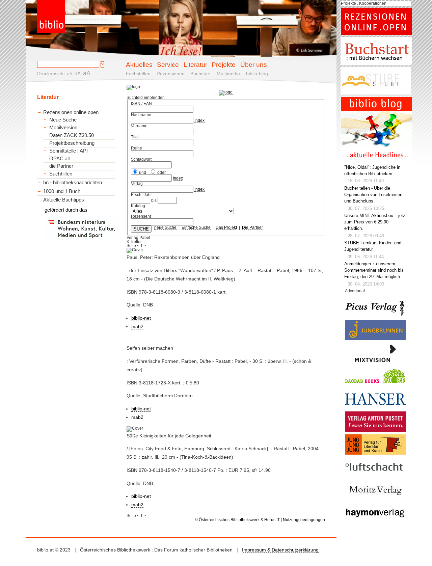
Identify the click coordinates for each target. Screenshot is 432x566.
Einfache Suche (196, 227)
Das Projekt (226, 227)
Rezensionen (171, 73)
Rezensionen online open (71, 112)
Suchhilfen (60, 174)
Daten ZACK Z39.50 (71, 135)
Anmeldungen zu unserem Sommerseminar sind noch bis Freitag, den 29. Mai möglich (374, 270)
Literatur (195, 64)
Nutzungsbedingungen (304, 520)
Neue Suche (63, 120)
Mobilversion (63, 127)
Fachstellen (138, 73)
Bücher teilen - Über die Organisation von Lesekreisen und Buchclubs (373, 195)
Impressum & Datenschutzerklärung (280, 549)
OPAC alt (59, 158)
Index (199, 120)
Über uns (253, 64)
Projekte (224, 64)
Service (168, 64)
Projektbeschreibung (71, 143)
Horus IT (272, 520)
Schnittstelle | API (68, 151)
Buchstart (200, 73)
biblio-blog (257, 73)
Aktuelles (139, 64)
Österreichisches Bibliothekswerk (229, 520)
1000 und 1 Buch (61, 191)
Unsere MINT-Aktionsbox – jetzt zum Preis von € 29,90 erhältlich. (375, 222)
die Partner (61, 166)
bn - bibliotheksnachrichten (72, 182)
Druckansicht (51, 73)
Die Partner (252, 227)
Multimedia (228, 73)
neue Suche (165, 227)
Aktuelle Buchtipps (63, 200)
